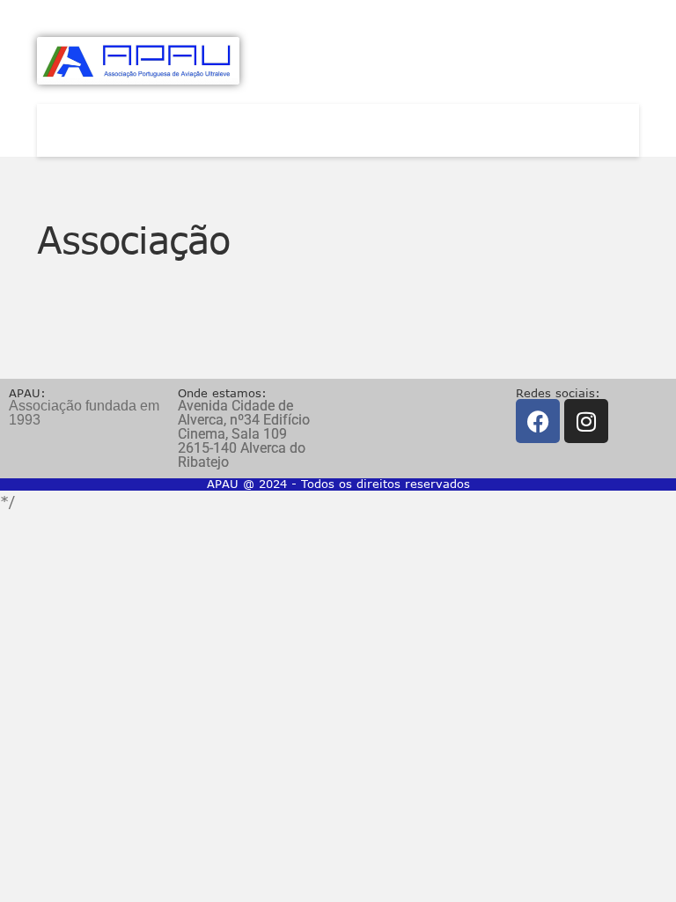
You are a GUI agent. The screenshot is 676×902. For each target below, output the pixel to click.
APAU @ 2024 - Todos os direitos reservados (338, 484)
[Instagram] (586, 421)
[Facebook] (538, 421)
